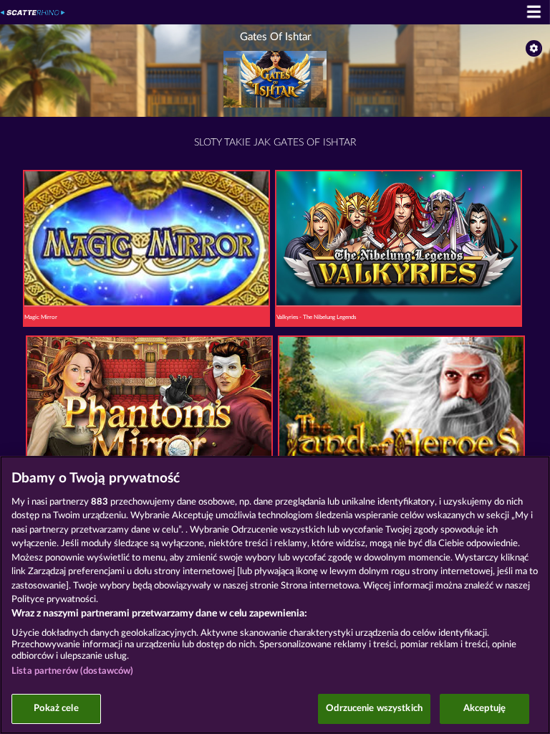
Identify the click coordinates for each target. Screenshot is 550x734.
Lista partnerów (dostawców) (72, 671)
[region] (275, 595)
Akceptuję (484, 708)
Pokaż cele (56, 708)
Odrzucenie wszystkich (374, 708)
